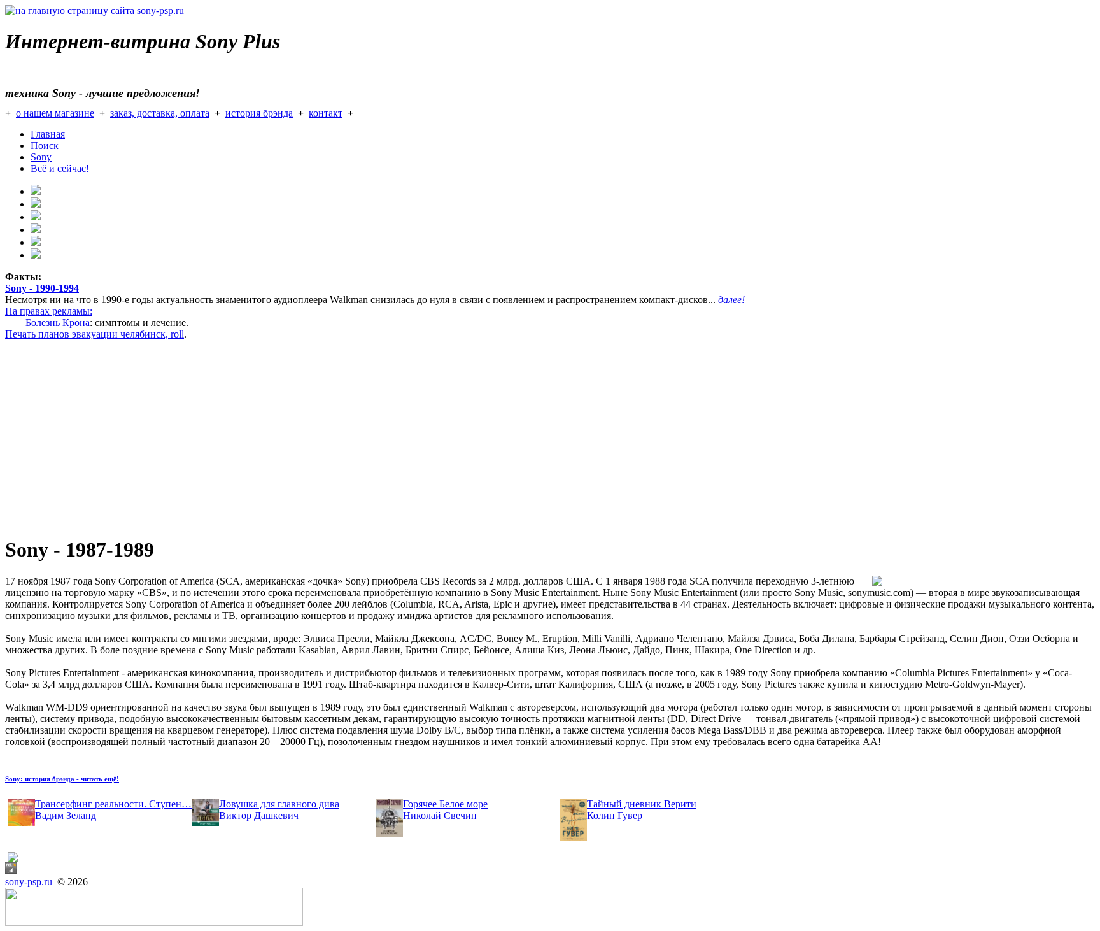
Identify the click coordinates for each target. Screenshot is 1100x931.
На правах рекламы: (48, 311)
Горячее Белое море (445, 804)
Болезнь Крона (57, 322)
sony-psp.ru (28, 881)
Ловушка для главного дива (279, 804)
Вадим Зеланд (65, 815)
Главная (48, 134)
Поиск (45, 145)
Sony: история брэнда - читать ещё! (62, 779)
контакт (325, 113)
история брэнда (259, 113)
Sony (41, 157)
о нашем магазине (55, 113)
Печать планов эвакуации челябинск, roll (94, 334)
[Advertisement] (387, 435)
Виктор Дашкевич (259, 815)
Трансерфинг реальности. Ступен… (113, 804)
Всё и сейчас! (60, 168)
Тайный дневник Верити (641, 804)
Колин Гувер (614, 815)
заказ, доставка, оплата (159, 113)
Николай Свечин (440, 815)
